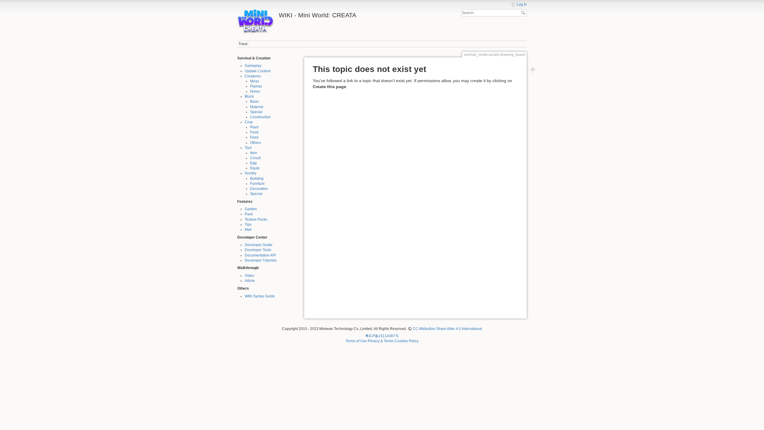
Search (524, 13)
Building (257, 178)
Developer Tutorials (261, 260)
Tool (248, 148)
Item (253, 153)
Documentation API (260, 255)
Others (255, 143)
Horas (255, 91)
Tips (248, 224)
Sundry (250, 173)
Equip (255, 168)
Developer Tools (258, 250)
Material (256, 107)
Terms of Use (356, 341)
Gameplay (253, 66)
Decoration (259, 189)
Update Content (257, 71)
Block (249, 96)
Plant (254, 127)
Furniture (257, 184)
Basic (254, 101)
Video (249, 276)
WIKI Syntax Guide (260, 296)
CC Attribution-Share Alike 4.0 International (447, 329)
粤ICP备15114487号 (382, 336)
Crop (249, 122)
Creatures (253, 76)
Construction (260, 117)
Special (256, 112)
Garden (251, 209)
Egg (253, 163)
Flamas (256, 86)
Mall (248, 230)
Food (254, 132)
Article (250, 281)
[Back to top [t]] (533, 70)
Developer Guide (258, 245)
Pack (249, 214)
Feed (254, 137)
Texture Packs (256, 219)
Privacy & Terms (381, 341)
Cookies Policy (407, 341)
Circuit (255, 158)
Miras (254, 81)
